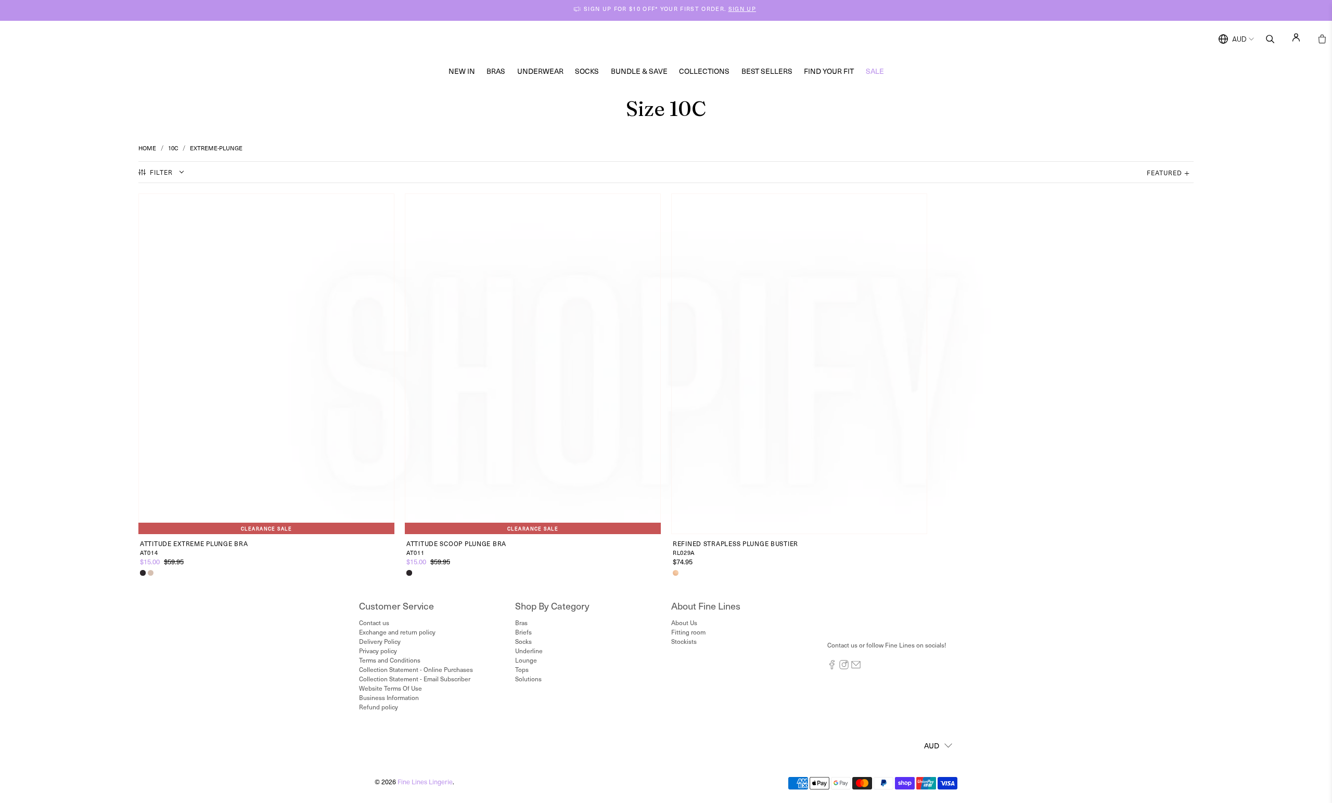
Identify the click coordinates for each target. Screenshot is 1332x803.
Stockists (684, 641)
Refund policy (378, 706)
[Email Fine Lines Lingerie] (856, 666)
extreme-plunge (216, 148)
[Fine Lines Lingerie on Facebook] (832, 666)
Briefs (523, 632)
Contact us (374, 622)
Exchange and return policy (397, 632)
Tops (522, 669)
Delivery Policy (380, 641)
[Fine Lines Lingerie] (677, 39)
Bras (495, 71)
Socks (587, 71)
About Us (684, 622)
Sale (875, 71)
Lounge (526, 660)
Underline (529, 650)
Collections (704, 71)
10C (173, 148)
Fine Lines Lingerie (425, 781)
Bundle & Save (639, 71)
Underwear (540, 71)
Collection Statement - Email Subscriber (414, 678)
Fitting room (688, 632)
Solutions (528, 678)
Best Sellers (766, 71)
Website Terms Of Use (390, 688)
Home (147, 148)
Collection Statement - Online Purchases (416, 669)
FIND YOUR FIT (829, 71)
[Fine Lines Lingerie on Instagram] (844, 666)
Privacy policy (378, 650)
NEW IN (462, 71)
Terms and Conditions (389, 660)
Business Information (389, 697)
